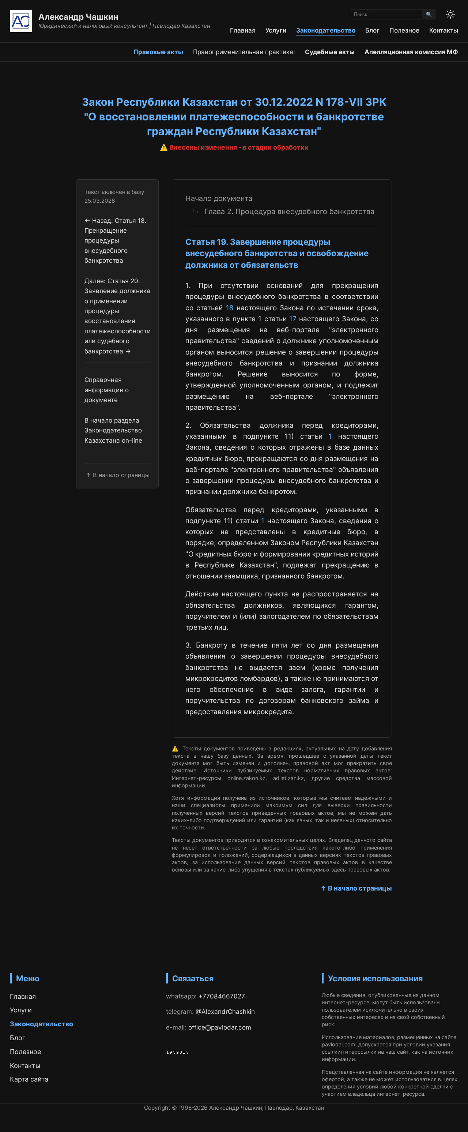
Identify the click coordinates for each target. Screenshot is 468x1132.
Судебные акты (330, 52)
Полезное (404, 30)
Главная (243, 30)
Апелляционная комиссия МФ (411, 52)
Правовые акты (158, 52)
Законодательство (325, 30)
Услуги (275, 30)
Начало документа (218, 198)
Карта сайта (29, 1079)
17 (293, 319)
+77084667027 (222, 996)
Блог (372, 30)
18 (230, 308)
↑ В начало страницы (356, 888)
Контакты (443, 30)
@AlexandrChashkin (225, 1011)
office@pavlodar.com (219, 1027)
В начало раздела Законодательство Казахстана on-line (113, 430)
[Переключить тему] (450, 14)
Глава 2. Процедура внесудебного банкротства (289, 211)
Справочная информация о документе (106, 390)
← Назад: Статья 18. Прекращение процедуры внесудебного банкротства (115, 240)
